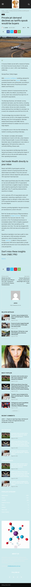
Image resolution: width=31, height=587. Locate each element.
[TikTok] (17, 577)
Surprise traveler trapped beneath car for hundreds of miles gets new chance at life (20, 325)
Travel (6, 10)
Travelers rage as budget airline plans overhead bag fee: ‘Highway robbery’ (20, 317)
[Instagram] (13, 577)
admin (6, 27)
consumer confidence (10, 78)
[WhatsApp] (19, 31)
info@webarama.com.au (14, 566)
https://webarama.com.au (15, 305)
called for (8, 240)
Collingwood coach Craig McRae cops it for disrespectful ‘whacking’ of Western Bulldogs (19, 404)
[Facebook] (8, 31)
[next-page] (5, 339)
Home (3, 10)
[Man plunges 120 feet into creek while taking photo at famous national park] (6, 333)
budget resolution (15, 215)
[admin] (3, 27)
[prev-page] (3, 339)
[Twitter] (11, 31)
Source (4, 258)
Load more (14, 410)
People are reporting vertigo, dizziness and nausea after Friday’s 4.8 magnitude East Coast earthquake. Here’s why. (15, 420)
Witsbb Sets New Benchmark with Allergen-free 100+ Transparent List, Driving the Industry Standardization (8, 281)
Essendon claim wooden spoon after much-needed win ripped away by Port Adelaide (19, 378)
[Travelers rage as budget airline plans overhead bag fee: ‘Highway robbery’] (6, 317)
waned (18, 80)
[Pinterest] (15, 31)
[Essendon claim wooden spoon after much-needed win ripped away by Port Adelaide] (6, 378)
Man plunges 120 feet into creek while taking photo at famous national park (19, 333)
